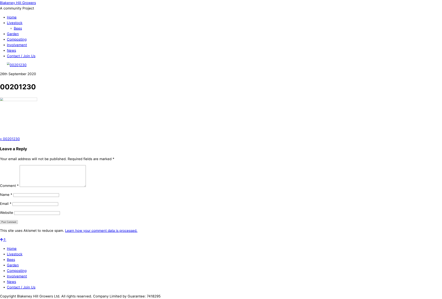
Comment (9, 186)
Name (6, 195)
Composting (17, 39)
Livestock (14, 23)
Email (5, 204)
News (11, 50)
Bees (18, 28)
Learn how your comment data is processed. (101, 231)
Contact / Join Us (21, 56)
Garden (13, 34)
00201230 (10, 139)
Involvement (17, 45)
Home (12, 17)
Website (6, 213)
